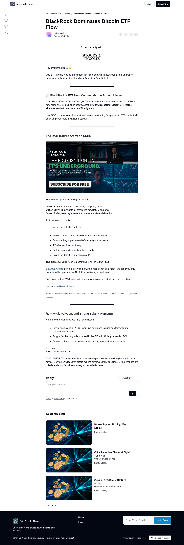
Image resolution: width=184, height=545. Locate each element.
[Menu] (173, 3)
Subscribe (163, 4)
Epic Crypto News (53, 14)
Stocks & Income (54, 269)
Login (149, 4)
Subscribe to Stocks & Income (61, 286)
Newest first (126, 378)
